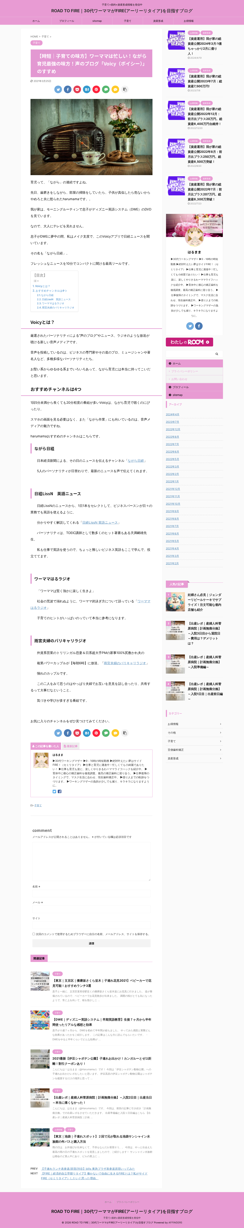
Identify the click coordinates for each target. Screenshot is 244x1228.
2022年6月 (172, 451)
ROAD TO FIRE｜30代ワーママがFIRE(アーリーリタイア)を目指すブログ (122, 10)
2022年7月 (172, 444)
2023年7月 (172, 421)
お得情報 (189, 20)
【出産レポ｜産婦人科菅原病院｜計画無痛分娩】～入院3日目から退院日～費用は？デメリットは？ (204, 633)
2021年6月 (172, 533)
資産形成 (158, 20)
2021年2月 (172, 563)
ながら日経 (48, 295)
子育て (127, 20)
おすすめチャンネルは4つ (51, 290)
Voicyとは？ (42, 286)
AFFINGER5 (175, 1222)
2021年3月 (172, 555)
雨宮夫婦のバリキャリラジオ (58, 307)
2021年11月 (173, 496)
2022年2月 (172, 474)
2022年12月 (173, 429)
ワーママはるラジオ (53, 303)
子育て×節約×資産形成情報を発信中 (122, 1217)
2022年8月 (172, 436)
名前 (36, 886)
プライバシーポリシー (184, 371)
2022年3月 (172, 466)
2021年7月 (172, 526)
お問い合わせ (179, 379)
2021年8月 (172, 518)
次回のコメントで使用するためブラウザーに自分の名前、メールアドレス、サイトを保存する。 (93, 934)
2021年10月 (173, 503)
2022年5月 (172, 459)
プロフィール (66, 20)
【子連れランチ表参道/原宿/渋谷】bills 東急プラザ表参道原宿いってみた (88, 1169)
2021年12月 (173, 488)
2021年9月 (172, 511)
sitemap (97, 20)
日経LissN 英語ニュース (57, 299)
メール (37, 902)
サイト (36, 918)
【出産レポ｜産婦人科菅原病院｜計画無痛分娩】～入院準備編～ (204, 662)
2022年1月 (172, 481)
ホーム (36, 20)
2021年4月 (172, 548)
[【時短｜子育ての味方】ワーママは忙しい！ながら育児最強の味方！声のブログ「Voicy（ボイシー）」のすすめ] (87, 89)
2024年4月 (172, 414)
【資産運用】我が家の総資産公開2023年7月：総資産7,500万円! (205, 81)
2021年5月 (172, 541)
